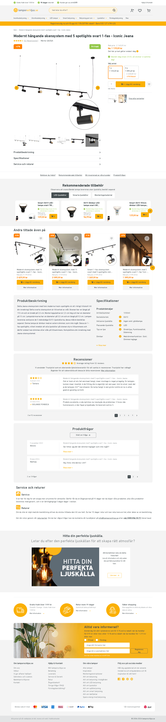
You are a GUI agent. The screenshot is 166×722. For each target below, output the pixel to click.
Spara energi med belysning (94, 697)
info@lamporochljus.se (108, 518)
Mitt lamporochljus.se (57, 668)
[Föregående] (17, 88)
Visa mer (102, 345)
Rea (127, 18)
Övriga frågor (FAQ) (56, 686)
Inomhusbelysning (20, 18)
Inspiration (87, 671)
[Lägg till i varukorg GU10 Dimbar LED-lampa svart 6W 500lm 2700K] (99, 216)
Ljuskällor (101, 18)
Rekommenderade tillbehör (70, 175)
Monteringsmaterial (103, 195)
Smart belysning (69, 18)
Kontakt (17, 683)
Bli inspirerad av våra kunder (97, 175)
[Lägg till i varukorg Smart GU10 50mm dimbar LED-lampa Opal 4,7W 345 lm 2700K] (145, 214)
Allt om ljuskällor (90, 686)
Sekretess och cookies (23, 677)
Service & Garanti (55, 677)
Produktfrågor (119, 175)
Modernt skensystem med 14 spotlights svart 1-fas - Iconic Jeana (29, 271)
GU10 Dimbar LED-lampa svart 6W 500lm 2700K (92, 204)
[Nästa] (98, 88)
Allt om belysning (90, 677)
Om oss (17, 668)
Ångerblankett (54, 683)
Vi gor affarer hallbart (22, 674)
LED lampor (54, 18)
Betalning (52, 671)
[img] (57, 87)
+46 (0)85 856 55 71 (132, 518)
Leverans (52, 674)
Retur (50, 680)
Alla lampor (87, 668)
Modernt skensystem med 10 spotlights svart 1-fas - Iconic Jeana (65, 271)
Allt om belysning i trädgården (95, 680)
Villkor (16, 671)
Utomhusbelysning (38, 18)
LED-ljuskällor (60, 195)
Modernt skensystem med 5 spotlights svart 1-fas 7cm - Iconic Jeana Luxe (135, 271)
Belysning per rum (85, 18)
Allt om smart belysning (93, 691)
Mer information (108, 371)
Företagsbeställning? (56, 688)
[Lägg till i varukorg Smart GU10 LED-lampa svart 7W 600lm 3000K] (53, 216)
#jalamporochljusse (22, 680)
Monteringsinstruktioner (92, 674)
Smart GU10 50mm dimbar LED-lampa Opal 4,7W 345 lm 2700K (137, 204)
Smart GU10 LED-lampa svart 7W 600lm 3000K (45, 204)
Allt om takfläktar (90, 694)
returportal (42, 518)
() (31, 41)
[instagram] (123, 679)
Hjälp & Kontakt (147, 3)
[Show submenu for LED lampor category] (59, 18)
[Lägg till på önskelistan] (149, 84)
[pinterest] (127, 679)
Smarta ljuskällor (80, 195)
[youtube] (132, 679)
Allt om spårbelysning (92, 688)
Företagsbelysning (116, 18)
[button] (83, 23)
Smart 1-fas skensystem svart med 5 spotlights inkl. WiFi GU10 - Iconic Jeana (99, 271)
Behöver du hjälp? (48, 175)
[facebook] (119, 679)
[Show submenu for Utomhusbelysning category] (46, 18)
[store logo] (26, 10)
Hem (15, 30)
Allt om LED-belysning (92, 683)
